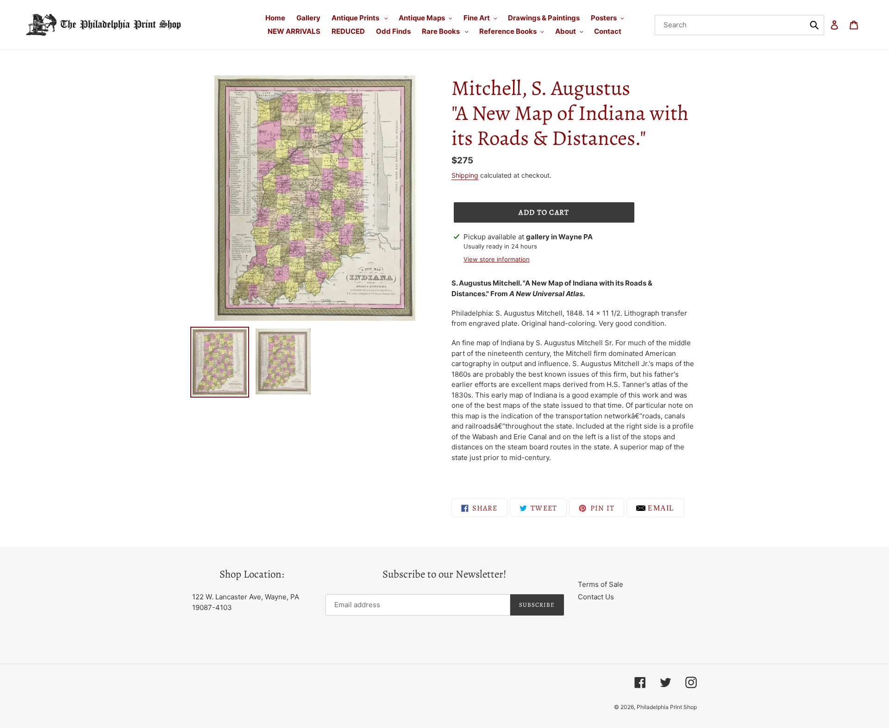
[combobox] (740, 25)
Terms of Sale (600, 584)
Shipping (464, 175)
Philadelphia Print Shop (667, 706)
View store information (496, 259)
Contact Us (596, 596)
